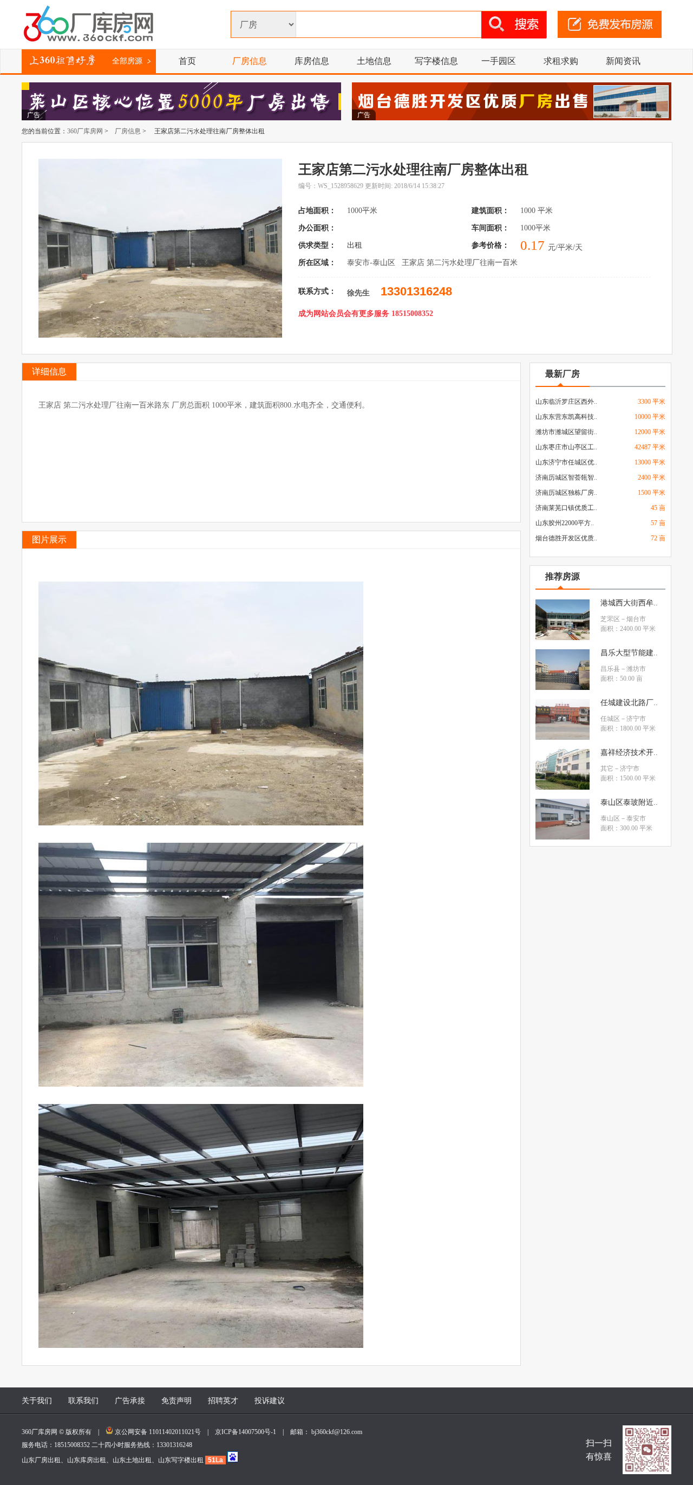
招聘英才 (223, 1401)
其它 (606, 768)
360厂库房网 (85, 131)
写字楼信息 (436, 61)
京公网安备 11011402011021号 (158, 1432)
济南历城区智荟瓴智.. (566, 477)
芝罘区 (610, 619)
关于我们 (37, 1401)
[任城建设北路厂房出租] (562, 737)
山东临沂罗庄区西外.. (566, 401)
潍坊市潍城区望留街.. (566, 432)
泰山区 (610, 818)
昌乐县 (610, 669)
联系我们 (83, 1401)
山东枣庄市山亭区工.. (566, 447)
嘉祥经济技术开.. (629, 752)
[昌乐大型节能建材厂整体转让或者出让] (562, 688)
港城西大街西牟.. (629, 603)
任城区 (610, 718)
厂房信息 (249, 61)
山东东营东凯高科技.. (566, 417)
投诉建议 (269, 1401)
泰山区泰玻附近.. (629, 802)
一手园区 (498, 61)
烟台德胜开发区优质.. (566, 538)
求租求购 (561, 61)
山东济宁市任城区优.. (566, 462)
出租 (355, 245)
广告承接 (130, 1401)
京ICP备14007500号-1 (249, 1432)
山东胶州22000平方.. (564, 523)
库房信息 (312, 61)
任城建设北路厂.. (629, 703)
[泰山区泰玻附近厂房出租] (562, 837)
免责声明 (176, 1401)
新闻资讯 (623, 61)
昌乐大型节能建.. (629, 653)
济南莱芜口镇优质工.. (566, 508)
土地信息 (374, 61)
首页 (187, 61)
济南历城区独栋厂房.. (566, 492)
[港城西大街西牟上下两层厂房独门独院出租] (562, 638)
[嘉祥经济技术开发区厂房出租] (562, 787)
